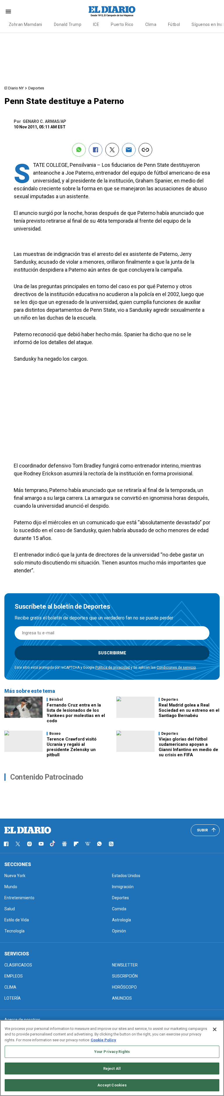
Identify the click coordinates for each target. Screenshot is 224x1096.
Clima (150, 24)
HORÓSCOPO (124, 987)
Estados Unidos (126, 875)
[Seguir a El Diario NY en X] (18, 844)
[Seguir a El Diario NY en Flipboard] (76, 844)
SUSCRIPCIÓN (125, 976)
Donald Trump (67, 24)
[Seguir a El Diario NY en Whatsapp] (99, 844)
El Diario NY (14, 88)
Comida (119, 908)
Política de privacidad (112, 667)
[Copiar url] (145, 150)
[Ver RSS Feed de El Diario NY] (111, 844)
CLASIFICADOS (18, 965)
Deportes (36, 88)
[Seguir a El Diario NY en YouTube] (41, 844)
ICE (96, 24)
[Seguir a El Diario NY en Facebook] (6, 844)
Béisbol (56, 699)
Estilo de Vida (16, 920)
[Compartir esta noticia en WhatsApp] (79, 150)
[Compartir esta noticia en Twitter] (112, 150)
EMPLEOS (13, 976)
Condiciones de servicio (176, 667)
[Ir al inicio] (27, 830)
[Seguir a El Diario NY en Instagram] (29, 844)
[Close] (214, 1029)
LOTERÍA (12, 998)
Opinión (119, 931)
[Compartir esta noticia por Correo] (129, 150)
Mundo (10, 886)
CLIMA (10, 987)
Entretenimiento (19, 897)
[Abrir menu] (8, 11)
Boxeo (55, 733)
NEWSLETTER (125, 965)
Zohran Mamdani (25, 24)
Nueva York (14, 875)
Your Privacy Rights (112, 1051)
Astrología (121, 920)
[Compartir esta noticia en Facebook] (95, 150)
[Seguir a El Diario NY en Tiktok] (53, 844)
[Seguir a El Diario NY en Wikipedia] (88, 844)
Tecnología (14, 931)
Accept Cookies (112, 1085)
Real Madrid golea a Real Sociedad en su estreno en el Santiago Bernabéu (189, 710)
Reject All (112, 1068)
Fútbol (174, 24)
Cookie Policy (103, 1040)
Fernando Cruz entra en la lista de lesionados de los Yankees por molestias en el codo (76, 712)
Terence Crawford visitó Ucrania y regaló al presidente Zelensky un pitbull (72, 746)
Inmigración (123, 886)
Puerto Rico (122, 24)
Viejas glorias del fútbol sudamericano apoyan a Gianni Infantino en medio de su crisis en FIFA (188, 746)
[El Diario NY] (112, 11)
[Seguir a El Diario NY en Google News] (64, 844)
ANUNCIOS (122, 998)
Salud (9, 908)
